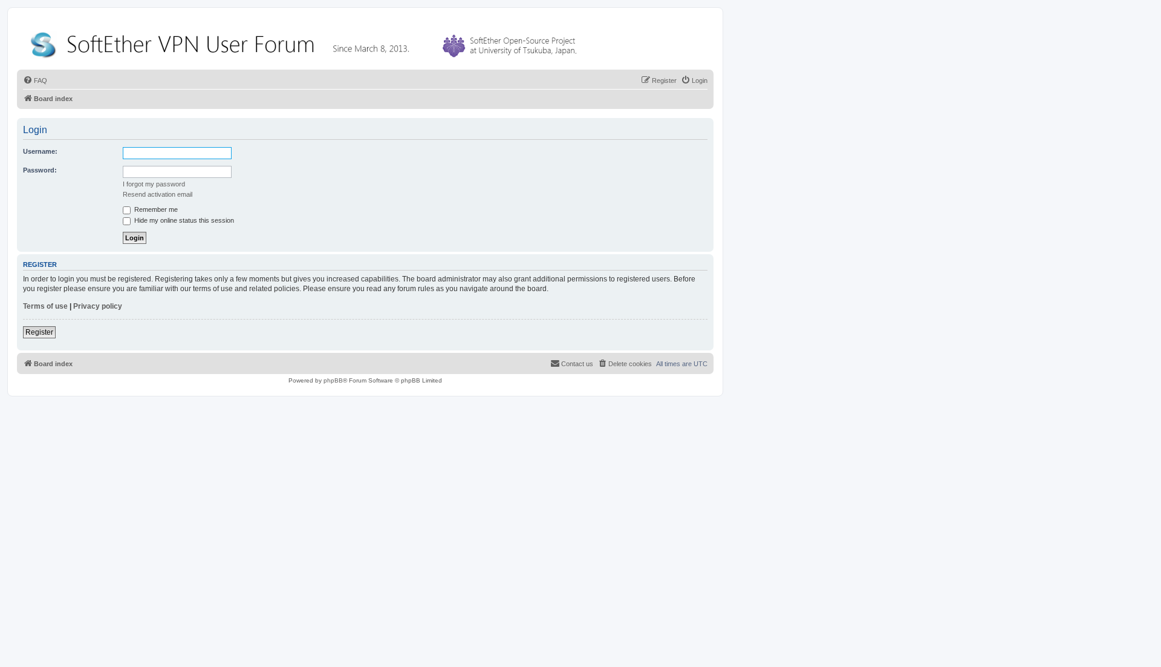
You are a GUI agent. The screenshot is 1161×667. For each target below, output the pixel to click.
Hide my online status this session (183, 220)
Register (39, 332)
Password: (40, 170)
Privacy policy (97, 306)
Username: (40, 151)
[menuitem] (35, 80)
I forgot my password (154, 184)
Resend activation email (157, 194)
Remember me (155, 209)
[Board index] (306, 42)
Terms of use (45, 306)
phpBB (333, 380)
